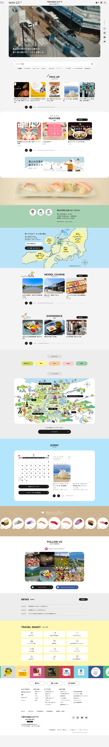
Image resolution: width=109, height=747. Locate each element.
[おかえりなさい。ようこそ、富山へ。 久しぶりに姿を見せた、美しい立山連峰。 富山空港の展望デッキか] (76, 559)
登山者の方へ (76, 698)
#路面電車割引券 (87, 68)
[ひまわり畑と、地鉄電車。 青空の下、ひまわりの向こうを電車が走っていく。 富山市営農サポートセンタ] (61, 559)
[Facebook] (104, 37)
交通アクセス (63, 691)
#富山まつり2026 (36, 68)
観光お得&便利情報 (78, 691)
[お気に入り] (101, 2)
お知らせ (23, 711)
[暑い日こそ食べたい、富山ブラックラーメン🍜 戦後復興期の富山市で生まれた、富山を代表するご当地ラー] (61, 574)
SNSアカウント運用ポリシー (62, 729)
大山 (73, 412)
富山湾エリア (48, 693)
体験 (41, 363)
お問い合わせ (31, 711)
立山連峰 (41, 213)
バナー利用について (73, 729)
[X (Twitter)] (104, 28)
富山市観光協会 (40, 711)
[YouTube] (104, 41)
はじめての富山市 (25, 689)
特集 (22, 694)
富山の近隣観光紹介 (78, 702)
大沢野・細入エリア (49, 698)
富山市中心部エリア (49, 691)
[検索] (92, 64)
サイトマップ (85, 729)
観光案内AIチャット (64, 704)
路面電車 (49, 213)
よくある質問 (63, 698)
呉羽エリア (47, 696)
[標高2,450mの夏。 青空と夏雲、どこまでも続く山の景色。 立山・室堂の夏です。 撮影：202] (32, 574)
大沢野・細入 (53, 409)
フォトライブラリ (77, 700)
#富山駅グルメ (44, 68)
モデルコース (24, 697)
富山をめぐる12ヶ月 (25, 692)
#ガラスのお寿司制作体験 (77, 68)
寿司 (33, 213)
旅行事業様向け (49, 711)
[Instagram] (104, 32)
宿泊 (82, 363)
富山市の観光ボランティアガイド (81, 696)
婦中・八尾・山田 (38, 414)
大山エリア (47, 700)
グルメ (54, 363)
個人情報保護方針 (52, 729)
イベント (23, 700)
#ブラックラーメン (59, 68)
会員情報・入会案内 (60, 711)
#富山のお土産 (51, 68)
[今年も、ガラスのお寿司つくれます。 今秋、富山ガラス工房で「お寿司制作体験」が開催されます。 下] (47, 574)
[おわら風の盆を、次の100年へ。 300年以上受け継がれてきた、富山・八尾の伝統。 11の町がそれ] (32, 559)
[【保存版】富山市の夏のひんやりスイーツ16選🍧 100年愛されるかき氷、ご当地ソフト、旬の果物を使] (76, 574)
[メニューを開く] (2, 2)
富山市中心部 (75, 396)
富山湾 (45, 384)
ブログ (61, 702)
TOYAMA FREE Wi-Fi (64, 693)
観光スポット (27, 363)
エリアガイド (48, 704)
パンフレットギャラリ (65, 700)
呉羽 (33, 400)
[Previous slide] (26, 107)
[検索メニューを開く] (105, 2)
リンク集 (79, 729)
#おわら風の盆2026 (27, 68)
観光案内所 (62, 696)
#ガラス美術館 (68, 68)
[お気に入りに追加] (40, 140)
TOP (30, 721)
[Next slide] (30, 107)
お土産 (68, 363)
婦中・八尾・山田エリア (50, 702)
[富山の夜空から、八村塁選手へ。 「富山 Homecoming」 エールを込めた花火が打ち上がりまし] (47, 559)
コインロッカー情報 (78, 693)
